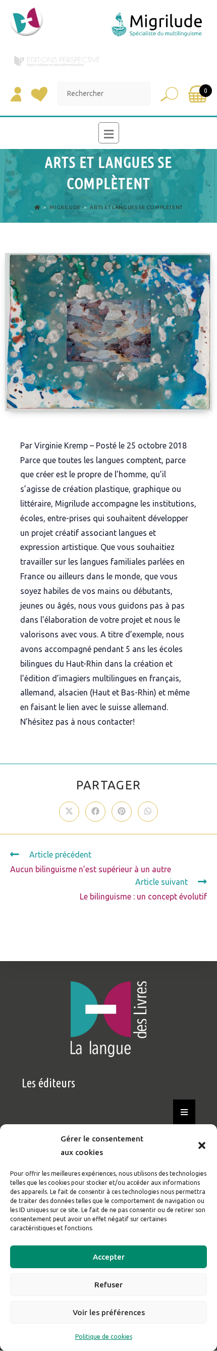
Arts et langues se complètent (136, 207)
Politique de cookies (103, 1336)
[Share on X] (69, 812)
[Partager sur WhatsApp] (148, 812)
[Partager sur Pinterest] (122, 812)
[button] (202, 1145)
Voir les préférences (109, 1312)
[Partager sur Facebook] (95, 812)
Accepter (109, 1257)
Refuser (108, 1284)
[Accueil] (37, 207)
